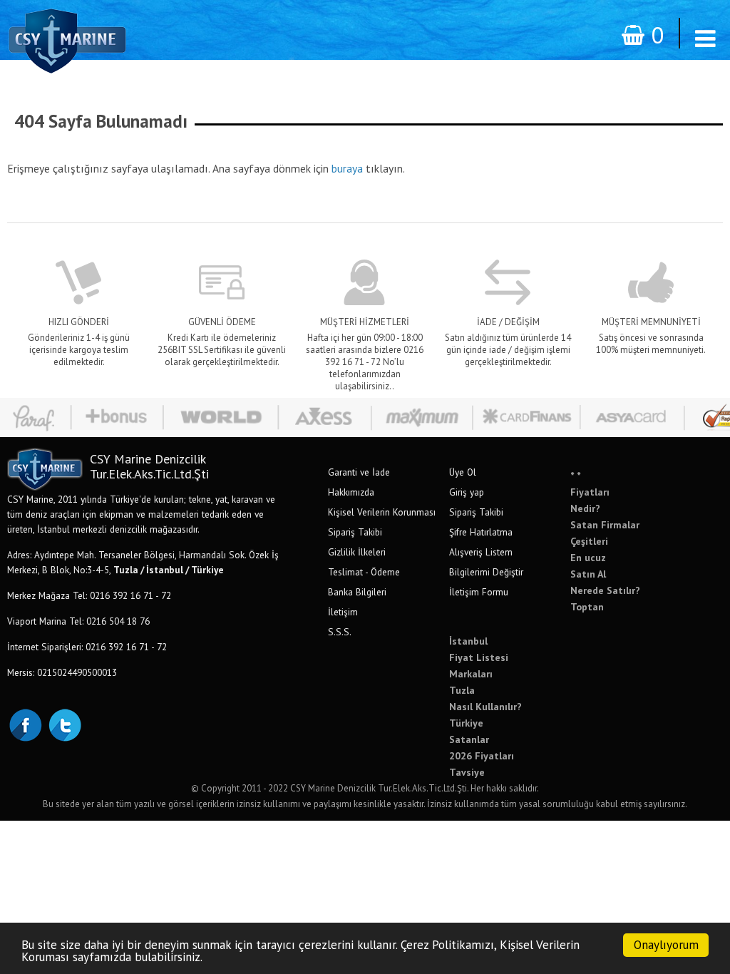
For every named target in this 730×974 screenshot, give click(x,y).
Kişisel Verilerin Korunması (382, 512)
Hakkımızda (351, 492)
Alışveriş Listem (481, 551)
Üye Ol (462, 472)
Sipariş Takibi (355, 532)
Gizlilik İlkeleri (357, 551)
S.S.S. (339, 631)
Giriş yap (466, 492)
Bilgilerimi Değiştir (486, 571)
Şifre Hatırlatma (481, 532)
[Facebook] (25, 723)
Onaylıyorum (666, 945)
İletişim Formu (478, 591)
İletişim (343, 611)
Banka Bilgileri (357, 591)
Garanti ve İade (359, 472)
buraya (347, 168)
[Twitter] (64, 723)
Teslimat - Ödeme (364, 571)
